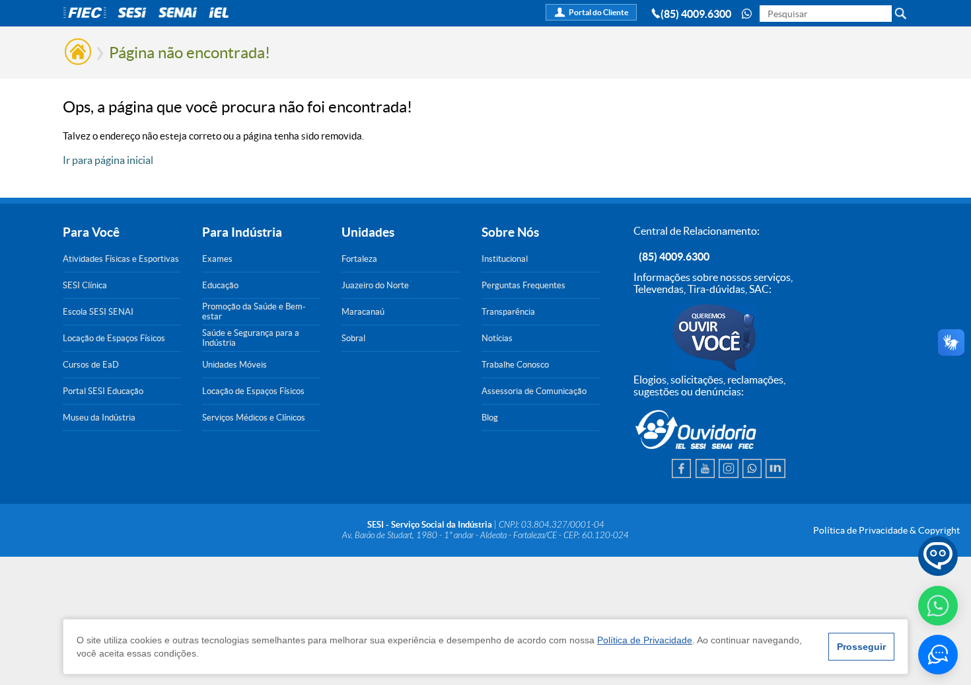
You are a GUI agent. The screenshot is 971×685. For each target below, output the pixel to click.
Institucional (505, 259)
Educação (220, 285)
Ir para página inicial (108, 160)
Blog (490, 418)
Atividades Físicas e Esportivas (121, 259)
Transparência (508, 312)
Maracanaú (363, 312)
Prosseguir (861, 646)
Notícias (497, 338)
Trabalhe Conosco (515, 365)
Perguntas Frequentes (523, 285)
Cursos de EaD (91, 365)
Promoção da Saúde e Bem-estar (254, 311)
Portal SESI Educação (103, 391)
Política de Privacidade (644, 640)
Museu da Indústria (99, 418)
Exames (217, 259)
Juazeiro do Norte (375, 285)
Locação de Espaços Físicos (114, 338)
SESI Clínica (85, 285)
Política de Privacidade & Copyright (886, 530)
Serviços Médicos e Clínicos (253, 418)
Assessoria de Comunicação (534, 391)
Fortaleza (359, 259)
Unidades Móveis (234, 365)
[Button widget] (938, 654)
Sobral (353, 338)
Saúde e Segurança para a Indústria (250, 338)
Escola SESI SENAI (98, 312)
